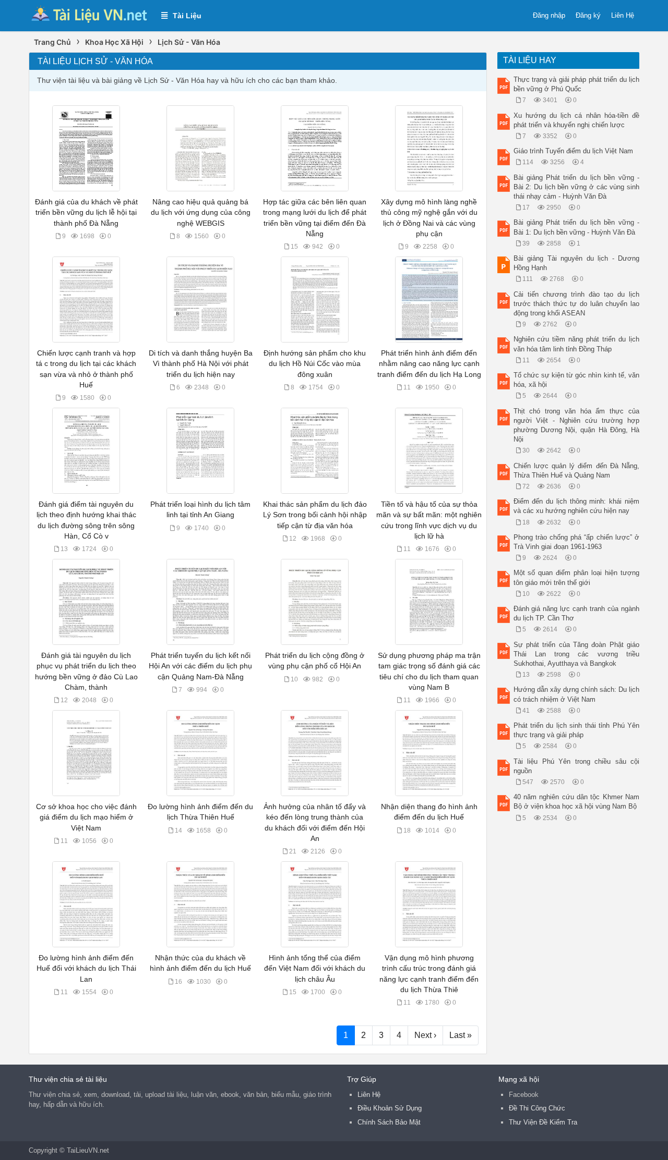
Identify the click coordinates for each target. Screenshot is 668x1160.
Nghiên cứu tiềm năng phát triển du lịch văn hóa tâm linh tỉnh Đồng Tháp (577, 343)
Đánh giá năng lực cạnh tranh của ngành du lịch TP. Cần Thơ (577, 613)
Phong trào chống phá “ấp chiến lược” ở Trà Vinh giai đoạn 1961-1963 (577, 542)
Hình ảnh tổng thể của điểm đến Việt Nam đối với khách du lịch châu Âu (314, 968)
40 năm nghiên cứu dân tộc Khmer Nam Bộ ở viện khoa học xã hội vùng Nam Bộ (577, 801)
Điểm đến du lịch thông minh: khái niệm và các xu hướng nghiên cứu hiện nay (577, 506)
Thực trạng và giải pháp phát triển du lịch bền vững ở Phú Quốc (577, 84)
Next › (425, 1035)
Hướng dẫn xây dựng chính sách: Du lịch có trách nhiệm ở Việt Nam (577, 694)
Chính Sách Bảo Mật (389, 1122)
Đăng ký (588, 15)
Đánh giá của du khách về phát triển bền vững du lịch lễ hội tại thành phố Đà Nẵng (86, 212)
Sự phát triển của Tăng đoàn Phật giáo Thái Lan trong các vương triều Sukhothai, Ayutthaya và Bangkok (577, 654)
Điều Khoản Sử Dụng (389, 1108)
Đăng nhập (549, 15)
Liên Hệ (622, 15)
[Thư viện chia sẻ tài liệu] (90, 15)
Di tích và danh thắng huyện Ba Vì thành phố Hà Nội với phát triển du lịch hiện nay (201, 363)
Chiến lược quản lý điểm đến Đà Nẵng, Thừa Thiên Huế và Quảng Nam (577, 470)
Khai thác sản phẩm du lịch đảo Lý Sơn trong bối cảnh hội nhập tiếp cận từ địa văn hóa (315, 514)
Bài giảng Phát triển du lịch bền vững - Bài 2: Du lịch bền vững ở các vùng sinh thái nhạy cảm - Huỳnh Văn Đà (577, 187)
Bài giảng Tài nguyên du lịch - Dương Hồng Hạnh (577, 263)
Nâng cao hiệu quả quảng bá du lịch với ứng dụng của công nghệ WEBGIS (200, 212)
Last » (460, 1035)
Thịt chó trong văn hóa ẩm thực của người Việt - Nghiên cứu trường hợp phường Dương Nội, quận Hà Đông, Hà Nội (577, 425)
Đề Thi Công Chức (537, 1108)
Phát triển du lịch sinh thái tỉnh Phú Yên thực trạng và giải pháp (577, 730)
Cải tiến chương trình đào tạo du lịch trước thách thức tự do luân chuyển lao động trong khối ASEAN (577, 303)
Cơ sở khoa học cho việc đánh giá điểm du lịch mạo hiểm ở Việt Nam (86, 817)
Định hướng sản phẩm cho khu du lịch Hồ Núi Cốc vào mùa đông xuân (315, 363)
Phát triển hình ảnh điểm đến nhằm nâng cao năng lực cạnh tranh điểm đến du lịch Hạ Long (429, 363)
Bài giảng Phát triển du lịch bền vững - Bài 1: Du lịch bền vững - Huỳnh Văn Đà (577, 227)
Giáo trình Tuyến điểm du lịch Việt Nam (573, 151)
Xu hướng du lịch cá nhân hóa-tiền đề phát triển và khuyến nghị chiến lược (577, 120)
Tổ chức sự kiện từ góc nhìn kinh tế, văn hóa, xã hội (577, 379)
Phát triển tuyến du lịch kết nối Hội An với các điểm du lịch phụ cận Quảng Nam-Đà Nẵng (200, 665)
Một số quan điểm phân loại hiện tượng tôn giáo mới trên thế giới (577, 577)
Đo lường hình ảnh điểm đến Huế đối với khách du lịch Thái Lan (86, 968)
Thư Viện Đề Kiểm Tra (543, 1122)
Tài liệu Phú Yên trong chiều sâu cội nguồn (577, 766)
